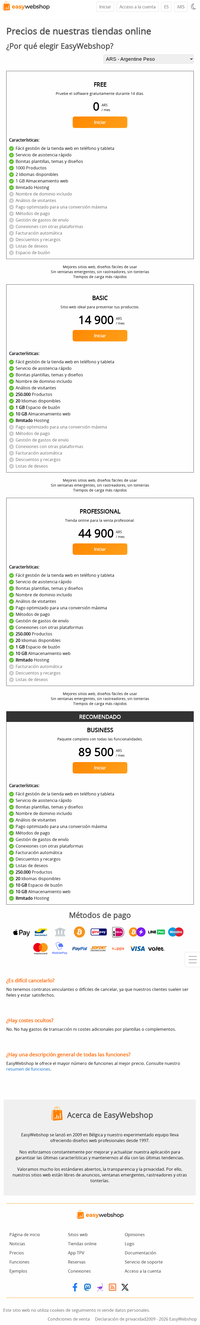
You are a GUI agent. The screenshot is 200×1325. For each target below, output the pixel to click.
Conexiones (79, 1271)
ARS (181, 7)
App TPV (76, 1253)
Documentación (140, 1253)
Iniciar (105, 7)
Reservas (77, 1262)
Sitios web (78, 1234)
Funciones (19, 1262)
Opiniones (135, 1234)
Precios (16, 1253)
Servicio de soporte (144, 1262)
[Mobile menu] (192, 959)
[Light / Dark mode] (194, 6)
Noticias (17, 1244)
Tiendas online (82, 1244)
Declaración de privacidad (120, 1319)
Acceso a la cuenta (138, 7)
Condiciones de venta (69, 1319)
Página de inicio (24, 1234)
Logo (129, 1244)
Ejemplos (18, 1271)
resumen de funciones (28, 1069)
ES (166, 7)
